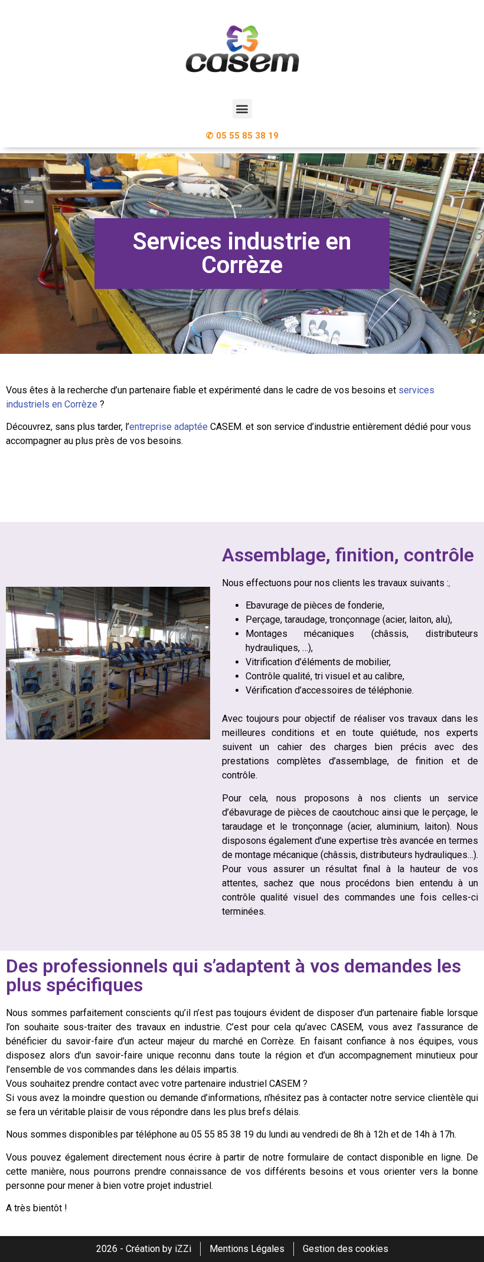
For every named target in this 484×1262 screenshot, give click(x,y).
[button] (242, 109)
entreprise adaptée (169, 426)
